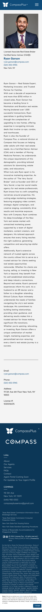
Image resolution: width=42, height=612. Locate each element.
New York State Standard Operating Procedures (20, 527)
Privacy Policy (14, 538)
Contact (7, 473)
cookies (21, 596)
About (7, 461)
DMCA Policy (25, 538)
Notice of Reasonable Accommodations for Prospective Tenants (18, 531)
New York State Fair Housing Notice (15, 523)
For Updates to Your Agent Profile (19, 480)
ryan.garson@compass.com (16, 62)
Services (7, 467)
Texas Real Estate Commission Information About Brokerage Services (20, 514)
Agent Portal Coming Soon (16, 477)
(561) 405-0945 (10, 65)
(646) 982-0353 (11, 499)
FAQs (6, 470)
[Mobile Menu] (36, 4)
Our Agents (9, 464)
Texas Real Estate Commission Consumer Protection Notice (17, 519)
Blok (10, 540)
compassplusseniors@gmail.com (19, 503)
